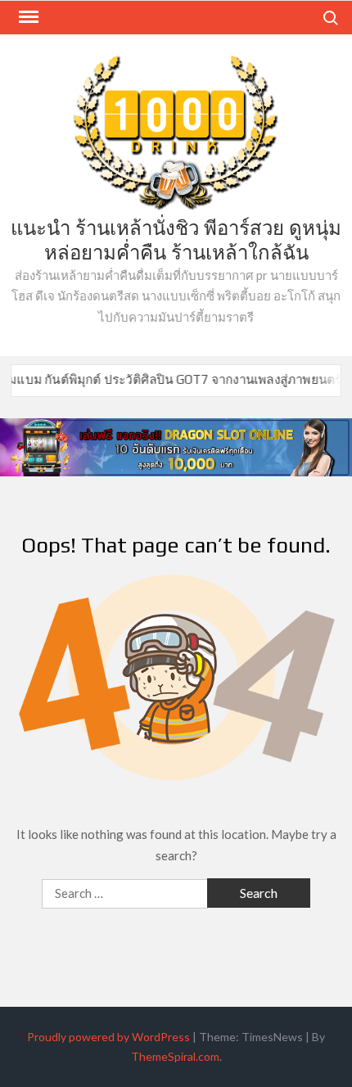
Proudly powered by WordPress (108, 1037)
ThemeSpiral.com (175, 1056)
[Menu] (27, 17)
